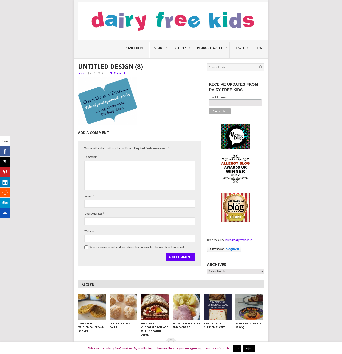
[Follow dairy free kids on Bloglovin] (224, 250)
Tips (258, 48)
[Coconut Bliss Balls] (123, 307)
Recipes (180, 48)
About (159, 48)
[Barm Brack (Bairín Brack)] (249, 307)
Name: (89, 196)
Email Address (218, 97)
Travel (239, 48)
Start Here (134, 48)
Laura (81, 73)
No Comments (118, 73)
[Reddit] (5, 192)
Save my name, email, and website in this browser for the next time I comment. (137, 247)
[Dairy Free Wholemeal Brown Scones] (92, 307)
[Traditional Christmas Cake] (218, 307)
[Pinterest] (5, 172)
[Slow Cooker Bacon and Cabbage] (186, 307)
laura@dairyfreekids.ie (238, 240)
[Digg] (5, 203)
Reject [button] (249, 348)
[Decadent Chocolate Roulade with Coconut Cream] (155, 307)
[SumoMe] (5, 213)
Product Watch (210, 48)
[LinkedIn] (5, 182)
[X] (5, 162)
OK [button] (237, 348)
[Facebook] (5, 151)
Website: (89, 231)
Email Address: (94, 213)
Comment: (91, 157)
